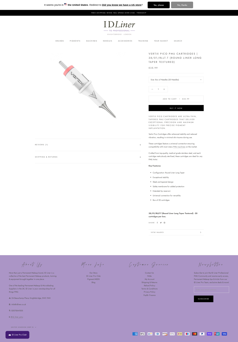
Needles (107, 41)
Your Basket (161, 41)
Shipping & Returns (149, 282)
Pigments (75, 41)
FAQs (149, 276)
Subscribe (203, 299)
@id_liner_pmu (17, 317)
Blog (93, 282)
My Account (149, 279)
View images (157, 232)
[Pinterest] (164, 222)
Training (143, 41)
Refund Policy (149, 285)
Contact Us (149, 272)
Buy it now (176, 108)
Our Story (93, 272)
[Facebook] (157, 222)
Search (178, 41)
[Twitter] (161, 222)
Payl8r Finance (149, 295)
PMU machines (179, 146)
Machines (91, 41)
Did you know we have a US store (121, 5)
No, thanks (182, 5)
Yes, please (159, 5)
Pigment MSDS (93, 279)
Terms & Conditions (149, 288)
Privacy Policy (149, 291)
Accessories (125, 41)
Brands (60, 41)
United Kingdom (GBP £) (22, 327)
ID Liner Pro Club (93, 276)
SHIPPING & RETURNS (46, 157)
